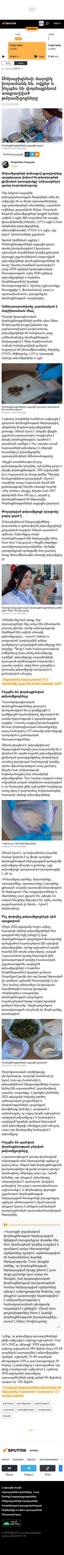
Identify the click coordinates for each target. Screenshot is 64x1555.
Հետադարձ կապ (11, 1514)
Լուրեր (13, 48)
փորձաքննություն (26, 1409)
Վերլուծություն (48, 1459)
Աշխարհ (31, 1459)
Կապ (36, 1492)
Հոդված (14, 166)
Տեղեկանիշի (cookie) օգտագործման (22, 1509)
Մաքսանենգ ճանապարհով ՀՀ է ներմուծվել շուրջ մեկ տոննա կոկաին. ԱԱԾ (31, 681)
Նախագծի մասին (11, 1487)
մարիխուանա (44, 1409)
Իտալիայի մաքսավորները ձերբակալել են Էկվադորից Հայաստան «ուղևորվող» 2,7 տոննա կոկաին (32, 1391)
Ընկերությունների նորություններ (20, 1500)
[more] (58, 1327)
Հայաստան (8, 1409)
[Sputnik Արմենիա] (10, 24)
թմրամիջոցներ (24, 1403)
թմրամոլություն (42, 1403)
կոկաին (7, 1415)
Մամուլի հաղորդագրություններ (19, 1496)
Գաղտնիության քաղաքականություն (22, 1505)
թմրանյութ (8, 1403)
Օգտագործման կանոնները (17, 1492)
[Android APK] (11, 1523)
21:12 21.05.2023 (10, 104)
